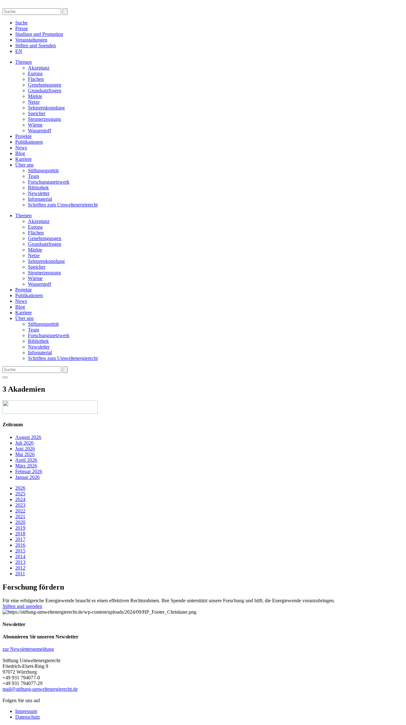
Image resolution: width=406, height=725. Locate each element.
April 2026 (26, 460)
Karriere (23, 159)
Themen (23, 62)
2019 (20, 528)
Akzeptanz (38, 67)
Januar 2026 (27, 477)
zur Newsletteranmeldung (28, 649)
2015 (20, 550)
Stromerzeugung (44, 119)
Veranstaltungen (31, 39)
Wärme (35, 124)
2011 (20, 573)
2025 (20, 493)
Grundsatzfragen (44, 90)
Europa (35, 73)
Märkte (35, 96)
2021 (20, 516)
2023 (20, 505)
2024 (20, 499)
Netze (34, 102)
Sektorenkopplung (46, 107)
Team (33, 176)
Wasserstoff (39, 130)
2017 (20, 539)
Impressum (26, 711)
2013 (20, 562)
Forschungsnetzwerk (48, 182)
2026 (20, 488)
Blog (20, 153)
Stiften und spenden (22, 606)
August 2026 (28, 437)
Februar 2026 (28, 471)
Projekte (23, 136)
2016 (20, 545)
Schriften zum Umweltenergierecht (63, 204)
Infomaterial (40, 199)
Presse (21, 28)
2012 (20, 568)
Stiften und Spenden (35, 45)
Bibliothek (38, 187)
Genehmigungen (44, 85)
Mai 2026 (25, 454)
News (21, 147)
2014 (20, 556)
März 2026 (26, 465)
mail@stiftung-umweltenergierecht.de (40, 689)
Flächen (36, 79)
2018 (20, 533)
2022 (20, 510)
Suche (21, 22)
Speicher (36, 113)
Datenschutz (27, 717)
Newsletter (38, 193)
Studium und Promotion (39, 34)
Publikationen (29, 142)
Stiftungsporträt (43, 170)
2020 (20, 522)
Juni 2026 (25, 448)
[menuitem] (18, 51)
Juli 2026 (24, 443)
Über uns (24, 164)
